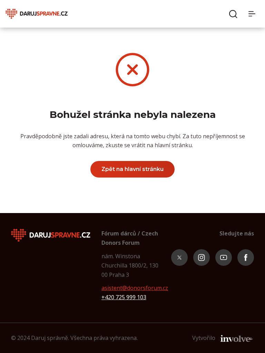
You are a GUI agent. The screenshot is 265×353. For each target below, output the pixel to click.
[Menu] (253, 13)
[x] (179, 257)
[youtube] (223, 257)
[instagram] (201, 257)
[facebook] (245, 257)
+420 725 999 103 (123, 297)
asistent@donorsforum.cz (134, 288)
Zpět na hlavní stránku (132, 169)
